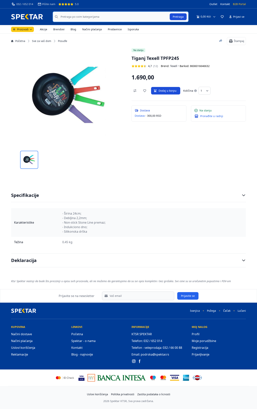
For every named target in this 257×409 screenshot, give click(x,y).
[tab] (29, 160)
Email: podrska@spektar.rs (150, 354)
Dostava (140, 115)
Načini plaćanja (92, 29)
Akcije (43, 29)
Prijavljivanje (200, 354)
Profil (195, 334)
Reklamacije (19, 354)
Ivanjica (195, 310)
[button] (222, 16)
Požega (211, 310)
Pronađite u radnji (211, 116)
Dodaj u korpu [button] (167, 90)
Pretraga (178, 16)
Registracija (200, 348)
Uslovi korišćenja (23, 348)
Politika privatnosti (122, 394)
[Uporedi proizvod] (135, 90)
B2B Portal (239, 4)
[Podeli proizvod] (221, 41)
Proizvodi (23, 29)
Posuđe (62, 41)
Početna (20, 41)
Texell (173, 66)
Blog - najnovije (82, 354)
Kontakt (225, 4)
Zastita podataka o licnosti (153, 394)
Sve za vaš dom (41, 41)
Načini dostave (21, 334)
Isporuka (133, 29)
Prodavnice (115, 29)
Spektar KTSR (118, 401)
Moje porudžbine (204, 341)
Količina (188, 90)
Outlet (213, 4)
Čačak (226, 310)
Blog (73, 29)
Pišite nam (48, 4)
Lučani (242, 310)
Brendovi (59, 29)
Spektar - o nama (83, 341)
